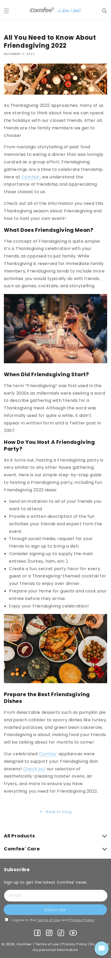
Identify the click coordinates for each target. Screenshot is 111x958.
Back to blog (59, 811)
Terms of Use (48, 920)
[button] (9, 11)
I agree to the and (52, 920)
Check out (34, 769)
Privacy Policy (81, 920)
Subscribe (55, 909)
